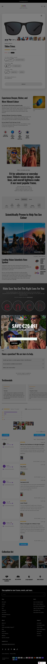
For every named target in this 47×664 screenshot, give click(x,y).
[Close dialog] (44, 317)
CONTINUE (14, 343)
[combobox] (42, 663)
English (42, 662)
